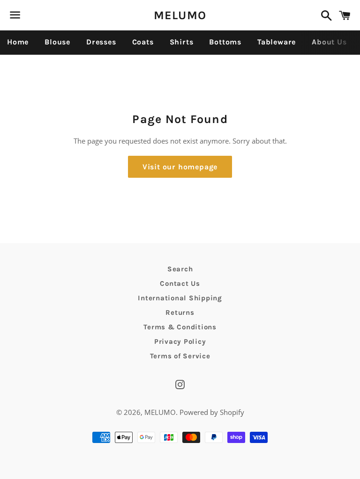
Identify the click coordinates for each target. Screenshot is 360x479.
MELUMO (180, 15)
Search (180, 269)
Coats (143, 41)
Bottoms (225, 41)
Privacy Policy (180, 341)
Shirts (182, 41)
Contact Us (180, 283)
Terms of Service (180, 356)
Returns (179, 312)
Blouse (57, 41)
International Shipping (180, 298)
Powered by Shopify (212, 412)
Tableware (276, 41)
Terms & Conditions (180, 327)
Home (18, 41)
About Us (329, 41)
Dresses (101, 41)
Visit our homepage (180, 166)
